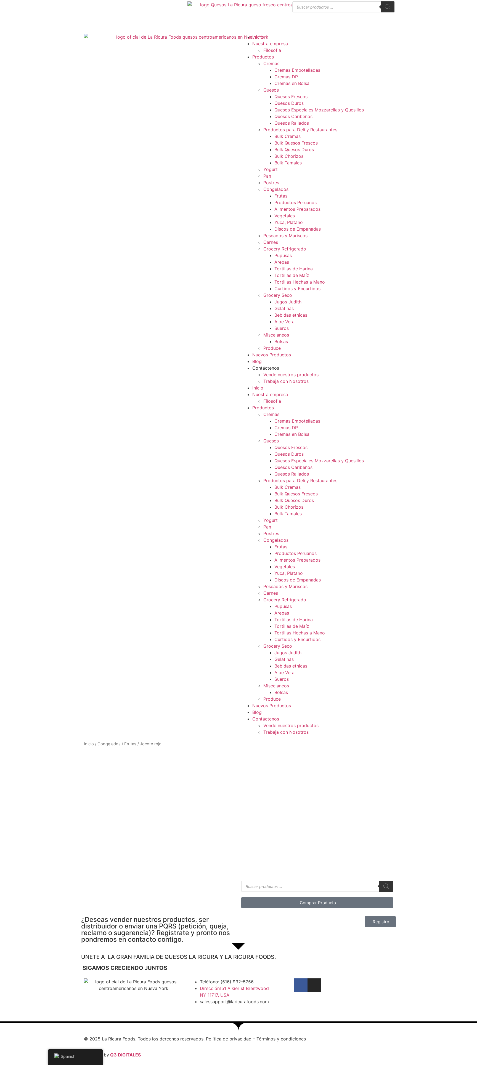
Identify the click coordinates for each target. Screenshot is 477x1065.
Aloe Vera (284, 321)
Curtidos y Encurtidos (297, 288)
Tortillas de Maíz (291, 275)
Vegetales (284, 215)
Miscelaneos (276, 335)
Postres (271, 182)
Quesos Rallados (291, 123)
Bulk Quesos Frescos (296, 143)
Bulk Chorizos (288, 156)
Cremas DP (286, 76)
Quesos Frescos (291, 96)
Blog (257, 361)
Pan (267, 176)
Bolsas (281, 341)
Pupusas (283, 255)
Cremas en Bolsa (291, 83)
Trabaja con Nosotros (286, 381)
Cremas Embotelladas (297, 70)
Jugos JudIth (287, 302)
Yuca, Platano (288, 222)
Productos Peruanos (295, 202)
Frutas (280, 196)
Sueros (281, 328)
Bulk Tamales (288, 163)
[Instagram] (314, 985)
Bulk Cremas (287, 136)
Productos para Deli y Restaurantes (300, 129)
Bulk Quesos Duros (294, 149)
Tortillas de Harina (293, 268)
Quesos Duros (289, 103)
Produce (272, 348)
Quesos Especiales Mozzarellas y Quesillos (319, 110)
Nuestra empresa (270, 43)
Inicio (257, 37)
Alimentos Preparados (297, 209)
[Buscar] (387, 6)
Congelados (275, 189)
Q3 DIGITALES (125, 1055)
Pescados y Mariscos (285, 235)
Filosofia (272, 50)
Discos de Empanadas (297, 229)
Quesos (271, 90)
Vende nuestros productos (291, 374)
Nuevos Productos (271, 354)
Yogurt (270, 169)
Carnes (270, 242)
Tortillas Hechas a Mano (299, 282)
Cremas (271, 63)
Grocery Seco (277, 295)
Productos (263, 57)
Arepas (281, 262)
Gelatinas (284, 308)
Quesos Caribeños (293, 116)
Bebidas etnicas (290, 315)
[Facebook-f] (301, 985)
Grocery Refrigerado (284, 249)
